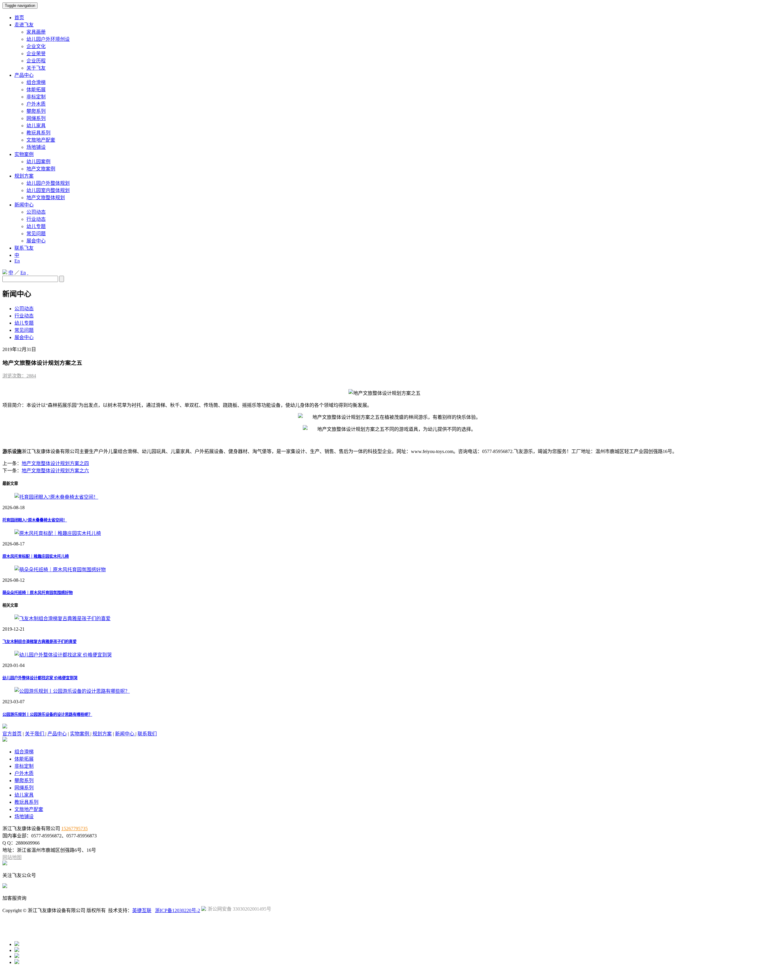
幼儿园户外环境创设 (48, 39)
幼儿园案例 (38, 161)
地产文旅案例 (40, 168)
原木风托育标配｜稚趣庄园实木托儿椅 (35, 556)
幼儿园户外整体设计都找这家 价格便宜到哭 (40, 678)
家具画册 (36, 32)
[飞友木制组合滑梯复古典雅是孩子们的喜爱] (62, 618)
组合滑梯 (36, 82)
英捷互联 (141, 910)
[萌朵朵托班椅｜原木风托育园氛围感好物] (60, 569)
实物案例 (24, 154)
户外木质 (36, 104)
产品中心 (24, 75)
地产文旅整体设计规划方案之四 (55, 463)
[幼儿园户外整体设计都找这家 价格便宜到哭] (63, 654)
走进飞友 (24, 24)
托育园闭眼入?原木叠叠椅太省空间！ (34, 520)
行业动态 (36, 219)
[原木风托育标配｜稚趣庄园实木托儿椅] (57, 533)
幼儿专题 (36, 226)
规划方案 (24, 176)
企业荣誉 (36, 53)
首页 (19, 17)
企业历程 (36, 60)
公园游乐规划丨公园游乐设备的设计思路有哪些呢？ (47, 714)
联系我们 (147, 733)
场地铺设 (36, 147)
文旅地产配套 (40, 140)
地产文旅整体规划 (45, 197)
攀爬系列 (36, 111)
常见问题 (36, 233)
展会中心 (36, 240)
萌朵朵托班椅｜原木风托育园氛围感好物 (37, 592)
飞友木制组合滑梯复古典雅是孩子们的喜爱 (39, 641)
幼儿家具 (36, 125)
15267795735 (74, 828)
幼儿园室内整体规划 (48, 190)
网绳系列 (36, 118)
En (17, 260)
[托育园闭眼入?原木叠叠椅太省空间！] (56, 497)
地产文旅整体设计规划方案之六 (55, 470)
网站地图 (12, 857)
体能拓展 (36, 89)
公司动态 (36, 212)
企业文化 (36, 46)
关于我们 (35, 733)
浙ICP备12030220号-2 (177, 910)
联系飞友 (24, 248)
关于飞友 (36, 68)
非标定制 (36, 96)
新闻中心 (24, 204)
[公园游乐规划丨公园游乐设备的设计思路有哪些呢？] (72, 691)
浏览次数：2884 (19, 375)
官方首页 (12, 733)
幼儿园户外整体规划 (48, 183)
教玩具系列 (38, 132)
